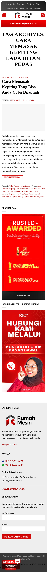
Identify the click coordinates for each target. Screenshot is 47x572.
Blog (38, 4)
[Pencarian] (43, 15)
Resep (27, 77)
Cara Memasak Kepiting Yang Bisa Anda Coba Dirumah (20, 87)
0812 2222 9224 (13, 461)
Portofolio (10, 4)
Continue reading (12, 177)
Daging (20, 77)
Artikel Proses (9, 77)
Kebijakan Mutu (9, 444)
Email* (4, 524)
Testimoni (21, 4)
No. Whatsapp (8, 513)
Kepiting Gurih (28, 196)
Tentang (30, 4)
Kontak (29, 8)
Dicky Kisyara (28, 100)
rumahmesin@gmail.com (23, 23)
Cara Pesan (19, 8)
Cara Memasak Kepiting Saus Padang (20, 191)
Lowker (37, 8)
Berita (10, 8)
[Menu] (4, 15)
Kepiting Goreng (17, 196)
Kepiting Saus (39, 196)
